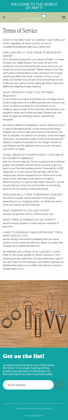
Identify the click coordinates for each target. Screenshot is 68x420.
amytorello (28, 408)
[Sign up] (60, 385)
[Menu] (4, 17)
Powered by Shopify (43, 408)
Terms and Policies (34, 415)
